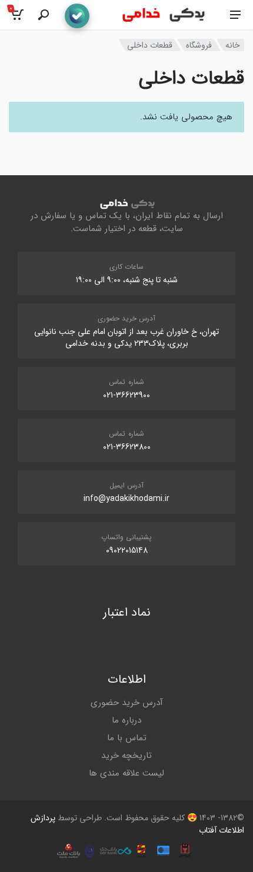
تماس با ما (127, 738)
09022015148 (127, 550)
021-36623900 (126, 395)
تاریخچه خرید (126, 756)
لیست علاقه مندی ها (126, 773)
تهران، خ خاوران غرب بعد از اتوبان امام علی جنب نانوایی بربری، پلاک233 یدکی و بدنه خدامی (126, 337)
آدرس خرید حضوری (127, 703)
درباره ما (126, 720)
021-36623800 (127, 446)
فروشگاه (199, 45)
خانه (232, 45)
